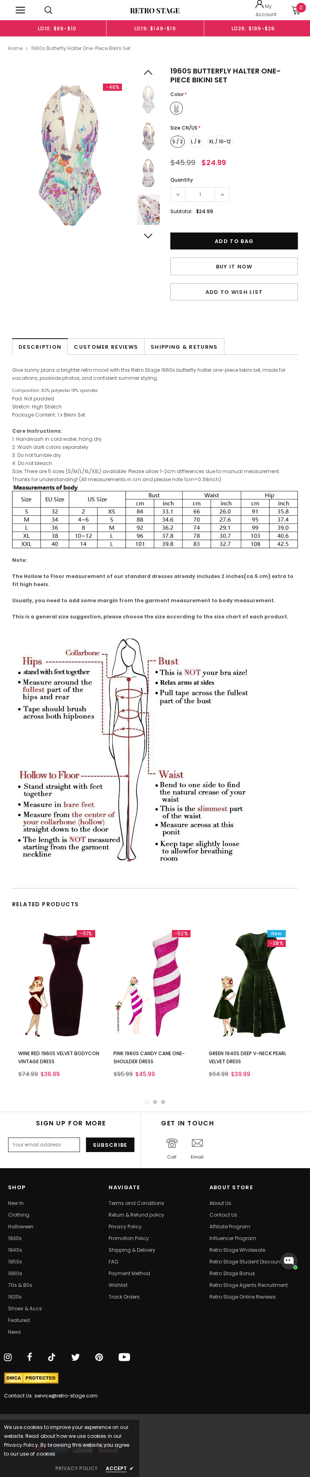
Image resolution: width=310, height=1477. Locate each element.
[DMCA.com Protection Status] (31, 1378)
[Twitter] (75, 1357)
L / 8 (196, 141)
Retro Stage (155, 10)
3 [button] (163, 1102)
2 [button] (155, 1102)
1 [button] (147, 1102)
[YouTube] (124, 1357)
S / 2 (177, 141)
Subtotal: (181, 211)
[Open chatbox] (289, 1261)
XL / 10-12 (220, 141)
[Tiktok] (52, 1357)
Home (15, 48)
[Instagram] (8, 1357)
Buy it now (234, 266)
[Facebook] (29, 1357)
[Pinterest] (99, 1357)
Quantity (181, 179)
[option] (57, 28)
